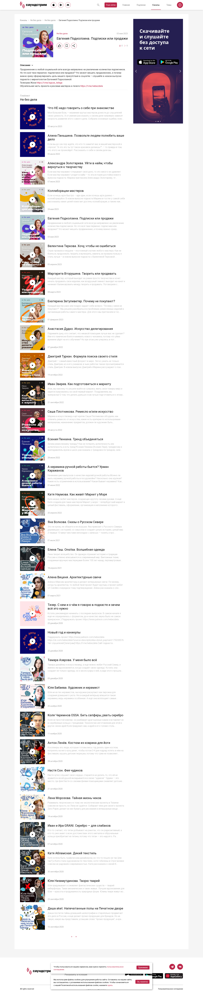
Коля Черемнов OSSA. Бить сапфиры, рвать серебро (85, 715)
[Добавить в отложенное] (67, 46)
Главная (126, 5)
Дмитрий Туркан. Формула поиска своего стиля (82, 356)
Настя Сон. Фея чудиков (65, 770)
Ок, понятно (142, 982)
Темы (168, 5)
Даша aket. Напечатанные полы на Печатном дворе (85, 908)
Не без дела (35, 20)
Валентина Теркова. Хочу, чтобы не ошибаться (82, 246)
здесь (110, 985)
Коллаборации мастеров (66, 191)
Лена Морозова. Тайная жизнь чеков (74, 798)
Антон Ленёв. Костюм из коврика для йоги (79, 743)
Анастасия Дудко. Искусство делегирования (80, 329)
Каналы (156, 5)
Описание (25, 65)
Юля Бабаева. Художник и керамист (74, 687)
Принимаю (143, 967)
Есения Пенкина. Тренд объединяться (75, 439)
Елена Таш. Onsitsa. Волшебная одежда (76, 549)
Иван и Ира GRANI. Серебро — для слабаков (79, 825)
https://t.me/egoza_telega (49, 82)
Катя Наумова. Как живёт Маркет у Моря (77, 494)
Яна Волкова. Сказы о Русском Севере (75, 522)
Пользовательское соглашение (170, 989)
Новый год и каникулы (64, 632)
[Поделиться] (74, 46)
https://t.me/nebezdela (91, 86)
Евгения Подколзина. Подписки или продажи (81, 218)
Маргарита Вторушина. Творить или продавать (82, 273)
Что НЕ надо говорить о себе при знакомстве (81, 108)
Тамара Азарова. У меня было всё (72, 660)
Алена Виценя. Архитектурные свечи (74, 577)
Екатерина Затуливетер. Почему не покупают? (81, 301)
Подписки (141, 5)
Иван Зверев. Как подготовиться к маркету (79, 384)
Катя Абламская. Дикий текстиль (72, 853)
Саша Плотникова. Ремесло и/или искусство (80, 411)
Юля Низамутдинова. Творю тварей (74, 881)
